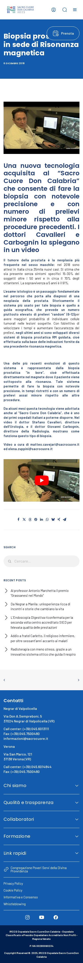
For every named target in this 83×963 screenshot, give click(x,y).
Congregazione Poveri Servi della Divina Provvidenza (39, 869)
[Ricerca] (41, 561)
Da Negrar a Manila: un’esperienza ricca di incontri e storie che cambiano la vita (40, 606)
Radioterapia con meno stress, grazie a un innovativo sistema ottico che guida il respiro (43, 651)
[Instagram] (27, 917)
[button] (18, 519)
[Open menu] (75, 9)
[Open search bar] (65, 10)
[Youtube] (41, 917)
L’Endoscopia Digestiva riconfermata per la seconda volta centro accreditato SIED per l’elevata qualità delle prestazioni (42, 622)
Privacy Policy (13, 883)
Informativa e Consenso (21, 897)
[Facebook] (55, 917)
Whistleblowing (15, 904)
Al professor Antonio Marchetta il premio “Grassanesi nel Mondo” (40, 593)
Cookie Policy (13, 890)
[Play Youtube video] (41, 480)
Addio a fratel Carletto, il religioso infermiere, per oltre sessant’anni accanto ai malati (43, 638)
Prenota (67, 33)
